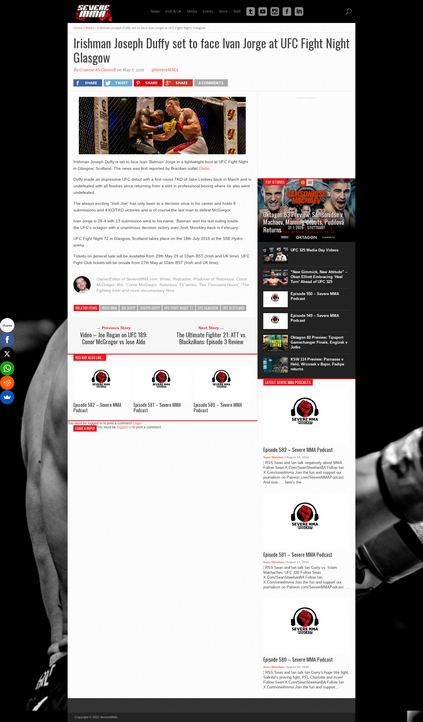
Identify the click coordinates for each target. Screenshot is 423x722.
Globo (204, 168)
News (90, 28)
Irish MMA (109, 307)
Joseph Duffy (150, 307)
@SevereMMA (164, 70)
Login (137, 423)
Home (78, 28)
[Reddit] (7, 383)
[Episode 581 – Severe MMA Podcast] (162, 399)
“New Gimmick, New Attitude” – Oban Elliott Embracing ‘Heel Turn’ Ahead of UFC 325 (319, 277)
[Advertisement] (306, 135)
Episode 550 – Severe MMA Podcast (315, 296)
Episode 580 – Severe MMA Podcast (218, 407)
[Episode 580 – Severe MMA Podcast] (222, 399)
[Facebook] (7, 339)
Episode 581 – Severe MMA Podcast (157, 407)
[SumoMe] (7, 397)
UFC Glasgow (208, 307)
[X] (7, 354)
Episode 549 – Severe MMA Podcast (315, 318)
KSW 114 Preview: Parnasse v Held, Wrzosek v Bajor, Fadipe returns (317, 364)
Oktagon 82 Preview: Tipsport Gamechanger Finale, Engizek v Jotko (319, 342)
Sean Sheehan (273, 457)
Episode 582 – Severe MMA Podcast (97, 407)
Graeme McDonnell (97, 70)
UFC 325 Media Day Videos (314, 250)
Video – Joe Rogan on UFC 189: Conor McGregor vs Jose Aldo (113, 338)
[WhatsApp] (7, 368)
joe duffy (128, 307)
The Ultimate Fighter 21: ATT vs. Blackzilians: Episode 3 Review (211, 338)
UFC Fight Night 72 (178, 307)
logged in (124, 427)
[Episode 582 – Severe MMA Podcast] (102, 399)
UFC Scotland (233, 307)
